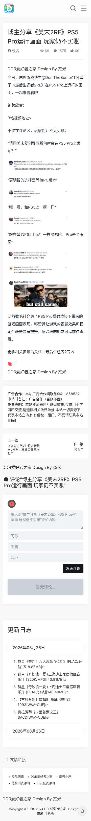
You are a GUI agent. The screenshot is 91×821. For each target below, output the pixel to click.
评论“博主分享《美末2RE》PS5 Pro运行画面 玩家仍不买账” (42, 482)
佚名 (15, 51)
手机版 (49, 813)
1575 (61, 51)
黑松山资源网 (21, 783)
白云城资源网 (46, 783)
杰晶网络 (18, 777)
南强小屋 (65, 777)
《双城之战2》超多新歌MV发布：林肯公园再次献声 (24, 449)
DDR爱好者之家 (41, 777)
